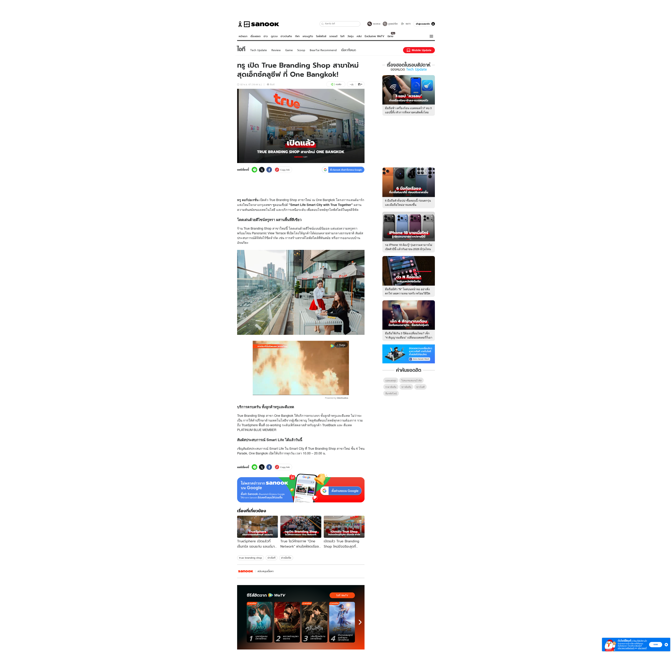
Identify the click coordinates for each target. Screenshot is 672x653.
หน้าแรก (243, 36)
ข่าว (266, 36)
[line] (254, 169)
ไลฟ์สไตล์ (321, 36)
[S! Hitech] (245, 571)
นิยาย (390, 36)
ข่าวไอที (271, 557)
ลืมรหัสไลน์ (391, 393)
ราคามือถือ (390, 387)
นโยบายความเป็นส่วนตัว (626, 648)
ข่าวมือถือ (286, 557)
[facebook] (269, 169)
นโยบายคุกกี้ (642, 648)
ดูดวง (274, 36)
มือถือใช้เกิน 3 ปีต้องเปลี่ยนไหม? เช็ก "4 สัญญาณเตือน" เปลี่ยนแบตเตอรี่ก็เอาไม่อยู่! (408, 337)
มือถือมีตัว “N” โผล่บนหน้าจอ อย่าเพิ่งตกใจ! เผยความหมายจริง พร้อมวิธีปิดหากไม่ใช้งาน (407, 293)
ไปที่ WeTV (342, 595)
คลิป (359, 36)
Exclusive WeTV (374, 36)
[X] (262, 169)
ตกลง (655, 644)
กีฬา (297, 36)
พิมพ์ (272, 84)
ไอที (342, 36)
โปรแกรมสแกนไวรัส (411, 380)
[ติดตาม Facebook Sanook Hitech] (408, 353)
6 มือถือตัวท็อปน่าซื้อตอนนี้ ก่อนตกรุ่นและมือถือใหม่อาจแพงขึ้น (408, 202)
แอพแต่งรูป (390, 380)
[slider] (286, 390)
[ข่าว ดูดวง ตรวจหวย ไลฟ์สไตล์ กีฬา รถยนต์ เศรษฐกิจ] (258, 24)
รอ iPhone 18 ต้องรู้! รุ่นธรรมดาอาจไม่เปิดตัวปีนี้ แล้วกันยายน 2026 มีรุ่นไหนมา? (408, 249)
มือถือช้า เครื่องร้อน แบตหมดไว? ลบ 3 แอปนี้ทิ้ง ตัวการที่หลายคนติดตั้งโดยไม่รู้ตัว (408, 112)
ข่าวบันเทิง (286, 36)
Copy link (285, 169)
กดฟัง (338, 84)
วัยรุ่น (350, 36)
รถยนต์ (333, 36)
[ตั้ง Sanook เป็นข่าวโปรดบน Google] (301, 488)
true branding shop (250, 557)
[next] (360, 622)
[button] (322, 24)
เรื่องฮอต (255, 36)
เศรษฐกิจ (308, 36)
